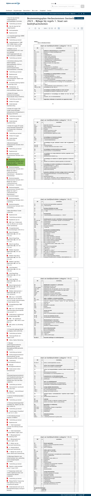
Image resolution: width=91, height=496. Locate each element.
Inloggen (80, 495)
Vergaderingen (18, 10)
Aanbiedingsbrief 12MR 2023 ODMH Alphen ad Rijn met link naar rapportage (14, 44)
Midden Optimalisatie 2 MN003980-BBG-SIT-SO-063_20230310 (14, 292)
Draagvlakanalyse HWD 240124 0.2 (14, 305)
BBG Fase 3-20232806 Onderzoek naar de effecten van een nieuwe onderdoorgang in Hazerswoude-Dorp (15, 299)
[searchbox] (65, 6)
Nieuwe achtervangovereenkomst (14, 365)
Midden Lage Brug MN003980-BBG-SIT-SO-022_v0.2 (14, 263)
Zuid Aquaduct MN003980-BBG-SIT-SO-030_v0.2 (14, 269)
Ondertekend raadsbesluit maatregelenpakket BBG (15, 315)
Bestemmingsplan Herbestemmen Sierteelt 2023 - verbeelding (15, 206)
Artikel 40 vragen (14, 101)
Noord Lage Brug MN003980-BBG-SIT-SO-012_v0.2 (14, 245)
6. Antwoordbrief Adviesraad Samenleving (13, 448)
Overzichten (26, 10)
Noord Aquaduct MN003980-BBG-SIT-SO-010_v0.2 (14, 234)
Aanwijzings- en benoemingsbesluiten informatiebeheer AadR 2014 (15, 88)
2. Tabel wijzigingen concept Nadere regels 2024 (14, 431)
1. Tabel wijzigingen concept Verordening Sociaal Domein (15, 426)
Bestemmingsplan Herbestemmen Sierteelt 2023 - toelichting (15, 200)
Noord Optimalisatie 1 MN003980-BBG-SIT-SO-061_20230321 (14, 286)
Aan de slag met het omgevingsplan (13, 27)
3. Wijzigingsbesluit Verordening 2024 (13, 436)
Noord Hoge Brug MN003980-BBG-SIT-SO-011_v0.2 (14, 239)
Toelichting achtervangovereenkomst (14, 361)
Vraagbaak (43, 10)
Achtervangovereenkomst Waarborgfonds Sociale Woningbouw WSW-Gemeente (15, 356)
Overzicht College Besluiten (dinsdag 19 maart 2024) (37, 13)
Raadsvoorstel (13, 33)
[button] (82, 6)
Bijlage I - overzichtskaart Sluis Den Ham (15, 392)
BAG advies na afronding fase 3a (15, 325)
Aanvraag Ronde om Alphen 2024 (13, 336)
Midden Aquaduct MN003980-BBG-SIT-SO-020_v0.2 (14, 251)
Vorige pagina (79, 18)
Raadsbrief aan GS (14, 220)
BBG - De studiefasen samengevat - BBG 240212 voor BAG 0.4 (15, 320)
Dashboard (9, 10)
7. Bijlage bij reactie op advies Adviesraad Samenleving (15, 452)
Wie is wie (34, 10)
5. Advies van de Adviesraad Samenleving (13, 444)
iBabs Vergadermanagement (68, 495)
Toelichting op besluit (15, 24)
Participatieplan (13, 30)
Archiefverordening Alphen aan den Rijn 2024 (15, 83)
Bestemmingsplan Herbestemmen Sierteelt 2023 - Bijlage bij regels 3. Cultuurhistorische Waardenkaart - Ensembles (15, 181)
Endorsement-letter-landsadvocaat (14, 370)
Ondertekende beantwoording (12, 105)
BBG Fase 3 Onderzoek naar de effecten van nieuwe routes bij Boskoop (14, 224)
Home (16, 13)
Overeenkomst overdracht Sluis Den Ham (15, 388)
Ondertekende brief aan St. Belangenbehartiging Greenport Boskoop (15, 488)
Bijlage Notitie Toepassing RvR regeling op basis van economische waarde (15, 482)
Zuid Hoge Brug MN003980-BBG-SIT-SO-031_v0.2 (14, 275)
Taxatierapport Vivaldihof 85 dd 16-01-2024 (15, 412)
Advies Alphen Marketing (16, 340)
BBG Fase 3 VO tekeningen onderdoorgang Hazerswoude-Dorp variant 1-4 (15, 310)
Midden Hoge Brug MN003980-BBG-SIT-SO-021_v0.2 (14, 257)
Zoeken (53, 3)
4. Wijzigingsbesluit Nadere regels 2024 (13, 440)
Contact (49, 10)
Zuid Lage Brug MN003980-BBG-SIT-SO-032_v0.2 (14, 281)
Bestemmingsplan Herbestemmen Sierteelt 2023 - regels (15, 155)
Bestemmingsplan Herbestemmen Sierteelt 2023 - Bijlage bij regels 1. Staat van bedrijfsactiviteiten (15, 162)
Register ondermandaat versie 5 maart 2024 (14, 467)
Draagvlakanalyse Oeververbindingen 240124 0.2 (15, 229)
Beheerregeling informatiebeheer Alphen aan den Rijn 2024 (15, 78)
